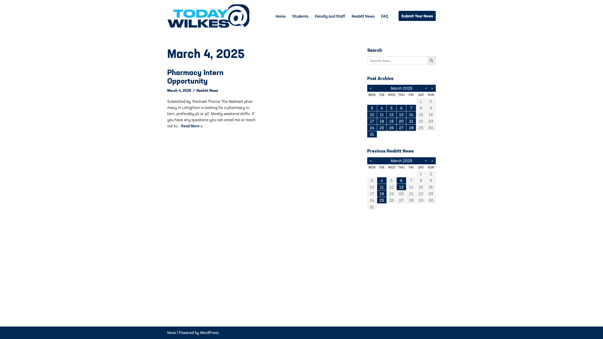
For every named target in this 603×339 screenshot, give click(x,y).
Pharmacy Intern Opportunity (195, 76)
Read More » (192, 125)
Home (281, 16)
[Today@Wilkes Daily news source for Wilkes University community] (209, 16)
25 (381, 127)
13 (401, 114)
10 (372, 114)
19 (391, 121)
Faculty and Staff (330, 16)
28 (411, 127)
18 (382, 121)
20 (401, 121)
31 (372, 134)
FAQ (384, 16)
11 (382, 114)
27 (401, 127)
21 (411, 121)
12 (391, 114)
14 (411, 114)
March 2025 (401, 88)
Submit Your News (417, 15)
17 (372, 121)
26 (391, 127)
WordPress (209, 332)
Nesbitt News (363, 16)
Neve (171, 332)
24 (372, 127)
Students (300, 16)
